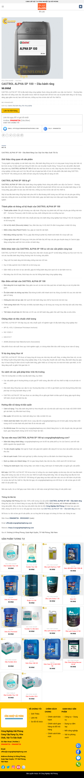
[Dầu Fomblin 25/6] (11, 648)
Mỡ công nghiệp (71, 730)
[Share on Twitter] (10, 135)
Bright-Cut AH (31, 600)
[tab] (4, 148)
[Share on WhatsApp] (3, 135)
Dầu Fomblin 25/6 (11, 662)
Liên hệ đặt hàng (10, 111)
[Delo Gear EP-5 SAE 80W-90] (52, 649)
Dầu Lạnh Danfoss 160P (52, 567)
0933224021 (24, 518)
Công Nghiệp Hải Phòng (55, 506)
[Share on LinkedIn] (22, 135)
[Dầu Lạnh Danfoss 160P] (52, 553)
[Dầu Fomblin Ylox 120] (11, 552)
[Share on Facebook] (7, 135)
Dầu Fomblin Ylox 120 (11, 566)
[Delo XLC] (73, 584)
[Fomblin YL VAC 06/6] (31, 616)
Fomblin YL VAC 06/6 (32, 629)
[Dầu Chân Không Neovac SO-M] (73, 648)
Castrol (18, 80)
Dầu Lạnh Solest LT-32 (73, 631)
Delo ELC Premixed (11, 632)
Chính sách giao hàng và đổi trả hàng (54, 727)
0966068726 (15, 120)
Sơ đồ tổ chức (37, 722)
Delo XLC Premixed (11, 599)
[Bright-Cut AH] (31, 585)
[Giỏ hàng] (80, 6)
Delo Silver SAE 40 (32, 663)
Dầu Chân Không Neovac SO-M (73, 663)
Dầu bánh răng (17, 105)
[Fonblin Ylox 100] (31, 553)
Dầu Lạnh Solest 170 (52, 599)
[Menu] (3, 6)
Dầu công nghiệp (7, 80)
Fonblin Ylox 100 (31, 567)
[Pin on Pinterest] (18, 135)
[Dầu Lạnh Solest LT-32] (73, 617)
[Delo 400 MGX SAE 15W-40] (73, 554)
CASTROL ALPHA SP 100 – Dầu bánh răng (66, 501)
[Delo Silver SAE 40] (31, 648)
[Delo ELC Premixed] (11, 617)
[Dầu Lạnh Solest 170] (52, 584)
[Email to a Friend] (14, 135)
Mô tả (4, 147)
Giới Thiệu (35, 714)
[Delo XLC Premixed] (11, 585)
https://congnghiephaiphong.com (21, 528)
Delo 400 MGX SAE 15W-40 (73, 568)
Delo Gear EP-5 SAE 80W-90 (52, 665)
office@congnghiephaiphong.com (19, 523)
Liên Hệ (34, 718)
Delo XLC (73, 599)
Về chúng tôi (35, 709)
